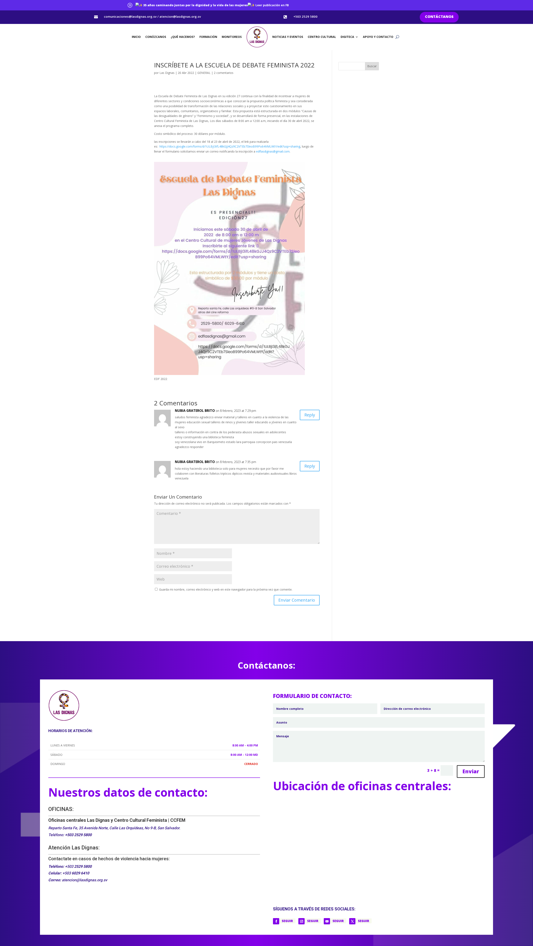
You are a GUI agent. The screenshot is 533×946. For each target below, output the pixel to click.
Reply (309, 415)
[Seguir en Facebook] (276, 921)
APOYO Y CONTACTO (378, 37)
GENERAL (203, 73)
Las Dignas (166, 73)
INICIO (136, 37)
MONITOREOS (232, 37)
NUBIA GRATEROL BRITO (195, 410)
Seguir (287, 921)
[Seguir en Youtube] (327, 921)
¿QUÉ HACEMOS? (183, 37)
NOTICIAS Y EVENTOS (287, 37)
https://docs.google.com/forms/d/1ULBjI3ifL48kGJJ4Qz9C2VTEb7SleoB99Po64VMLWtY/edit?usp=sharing (229, 146)
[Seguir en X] (352, 921)
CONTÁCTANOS (439, 17)
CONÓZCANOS (155, 37)
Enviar (470, 771)
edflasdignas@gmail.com (273, 151)
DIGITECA (347, 37)
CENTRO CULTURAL (322, 37)
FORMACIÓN (208, 37)
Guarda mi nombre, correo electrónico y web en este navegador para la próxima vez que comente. (225, 589)
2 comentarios (223, 73)
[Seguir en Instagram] (301, 921)
